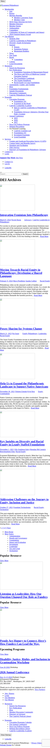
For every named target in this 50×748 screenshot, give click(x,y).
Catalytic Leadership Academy (20, 106)
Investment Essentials (22, 135)
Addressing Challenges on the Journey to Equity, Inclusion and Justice (24, 501)
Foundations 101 (20, 101)
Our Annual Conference (18, 724)
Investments (13, 544)
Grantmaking (5, 394)
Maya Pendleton (19, 281)
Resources (8, 66)
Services (8, 139)
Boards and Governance (18, 538)
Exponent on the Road (22, 103)
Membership (9, 9)
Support (12, 45)
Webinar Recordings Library (19, 729)
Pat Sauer (15, 334)
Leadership (42, 334)
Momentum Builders (21, 51)
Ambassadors (14, 28)
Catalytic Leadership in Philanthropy (22, 41)
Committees (13, 30)
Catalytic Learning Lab (22, 131)
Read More (44, 236)
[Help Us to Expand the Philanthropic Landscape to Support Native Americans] (17, 378)
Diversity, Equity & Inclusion (20, 43)
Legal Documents (15, 64)
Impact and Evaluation (17, 542)
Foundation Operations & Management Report (31, 72)
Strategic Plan (14, 39)
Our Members (10, 698)
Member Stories (15, 26)
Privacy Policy (36, 743)
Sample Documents (16, 91)
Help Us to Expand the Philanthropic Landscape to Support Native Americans (24, 385)
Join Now (19, 158)
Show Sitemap (6, 735)
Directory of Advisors (17, 714)
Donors (16, 47)
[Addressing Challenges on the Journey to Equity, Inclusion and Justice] (17, 494)
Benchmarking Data (7, 452)
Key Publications (15, 70)
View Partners (40, 690)
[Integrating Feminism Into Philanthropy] (17, 210)
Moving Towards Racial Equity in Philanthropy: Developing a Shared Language (21, 273)
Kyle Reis (31, 392)
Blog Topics (9, 534)
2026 (16, 120)
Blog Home (9, 532)
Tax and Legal (14, 549)
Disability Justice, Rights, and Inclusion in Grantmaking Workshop (25, 661)
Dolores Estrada (21, 392)
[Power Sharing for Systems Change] (17, 324)
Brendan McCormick (38, 449)
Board (11, 57)
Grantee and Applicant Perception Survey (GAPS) (27, 141)
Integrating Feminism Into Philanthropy (24, 214)
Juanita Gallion (31, 281)
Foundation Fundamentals (18, 89)
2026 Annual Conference (14, 672)
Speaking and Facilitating (18, 145)
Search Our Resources (17, 706)
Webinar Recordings (16, 127)
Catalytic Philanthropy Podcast (20, 95)
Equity (40, 392)
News (11, 53)
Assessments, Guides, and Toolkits (22, 85)
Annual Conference (16, 116)
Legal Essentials (20, 137)
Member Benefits (15, 16)
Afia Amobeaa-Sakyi (22, 449)
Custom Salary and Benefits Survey (22, 143)
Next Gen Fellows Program (19, 124)
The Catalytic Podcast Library (20, 716)
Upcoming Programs (17, 99)
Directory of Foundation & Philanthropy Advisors (27, 150)
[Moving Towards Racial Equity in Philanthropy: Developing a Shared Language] (17, 265)
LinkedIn (8, 168)
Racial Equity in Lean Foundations (27, 83)
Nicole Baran (16, 220)
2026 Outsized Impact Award (20, 34)
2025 (16, 118)
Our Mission (9, 36)
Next (9, 528)
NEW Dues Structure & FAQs (20, 22)
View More (4, 561)
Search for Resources (17, 68)
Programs (8, 97)
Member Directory (16, 24)
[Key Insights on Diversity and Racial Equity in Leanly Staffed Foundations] (17, 436)
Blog (11, 87)
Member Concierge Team (23, 18)
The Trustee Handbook (22, 80)
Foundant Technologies (22, 507)
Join (10, 11)
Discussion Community (18, 93)
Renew (12, 13)
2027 (16, 122)
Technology (4, 509)
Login (7, 154)
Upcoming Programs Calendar (20, 722)
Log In (7, 164)
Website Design (6, 745)
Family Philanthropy (29, 334)
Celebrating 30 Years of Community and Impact (26, 32)
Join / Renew (9, 693)
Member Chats (19, 20)
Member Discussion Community (21, 712)
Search (25, 174)
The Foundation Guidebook (24, 78)
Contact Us (9, 152)
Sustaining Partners (21, 49)
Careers (12, 62)
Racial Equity (45, 281)
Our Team (13, 55)
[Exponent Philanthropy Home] (9, 5)
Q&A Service (14, 147)
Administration (14, 536)
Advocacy (28, 220)
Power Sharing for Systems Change (21, 328)
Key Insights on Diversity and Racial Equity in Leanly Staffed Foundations (22, 443)
